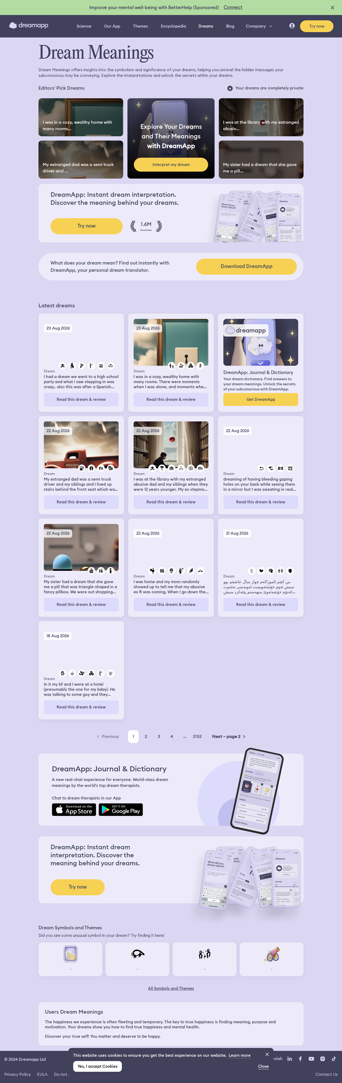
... (184, 736)
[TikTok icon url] (334, 1059)
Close (263, 1066)
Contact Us (327, 1074)
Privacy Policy (17, 1074)
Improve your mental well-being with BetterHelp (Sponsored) (154, 7)
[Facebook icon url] (300, 1059)
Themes (140, 26)
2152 (197, 736)
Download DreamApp (247, 266)
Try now (316, 26)
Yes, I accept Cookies (97, 1066)
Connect (233, 7)
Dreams (206, 26)
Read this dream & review (81, 399)
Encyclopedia (173, 26)
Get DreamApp (261, 399)
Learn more (240, 1055)
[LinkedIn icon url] (290, 1059)
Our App (112, 26)
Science (84, 26)
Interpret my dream (171, 164)
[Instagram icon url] (322, 1059)
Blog (230, 26)
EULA (42, 1074)
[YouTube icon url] (311, 1059)
